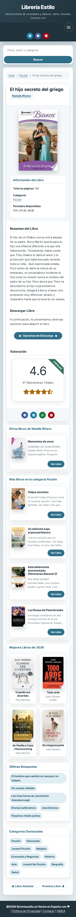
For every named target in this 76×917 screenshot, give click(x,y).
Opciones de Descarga (38, 335)
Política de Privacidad (26, 911)
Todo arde (53, 692)
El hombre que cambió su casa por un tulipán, (35, 778)
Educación (33, 840)
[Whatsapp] (42, 415)
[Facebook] (38, 36)
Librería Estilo (38, 7)
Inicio (11, 75)
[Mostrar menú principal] (68, 27)
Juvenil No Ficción (34, 864)
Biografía (57, 864)
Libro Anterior (24, 886)
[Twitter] (30, 36)
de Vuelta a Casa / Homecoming (23, 747)
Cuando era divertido (22, 694)
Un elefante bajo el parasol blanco (39, 530)
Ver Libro (56, 464)
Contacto (49, 911)
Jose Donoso (50, 807)
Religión (41, 848)
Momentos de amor (41, 441)
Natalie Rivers (21, 96)
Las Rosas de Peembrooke (45, 610)
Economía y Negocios (25, 856)
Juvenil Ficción (20, 848)
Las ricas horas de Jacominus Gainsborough (30, 797)
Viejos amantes (38, 492)
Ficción (23, 75)
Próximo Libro (51, 886)
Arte (14, 864)
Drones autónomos (23, 807)
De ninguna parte (53, 745)
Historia (50, 856)
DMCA (61, 911)
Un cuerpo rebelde (23, 788)
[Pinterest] (46, 36)
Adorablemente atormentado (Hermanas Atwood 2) (42, 570)
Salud (15, 872)
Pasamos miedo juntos (25, 815)
